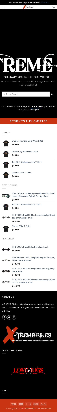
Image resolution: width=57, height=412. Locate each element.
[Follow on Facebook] (4, 317)
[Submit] (52, 94)
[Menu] (3, 8)
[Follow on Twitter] (9, 317)
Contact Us (36, 106)
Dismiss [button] (45, 2)
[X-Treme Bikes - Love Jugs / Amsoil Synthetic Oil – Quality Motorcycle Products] (28, 7)
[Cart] (53, 8)
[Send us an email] (14, 317)
